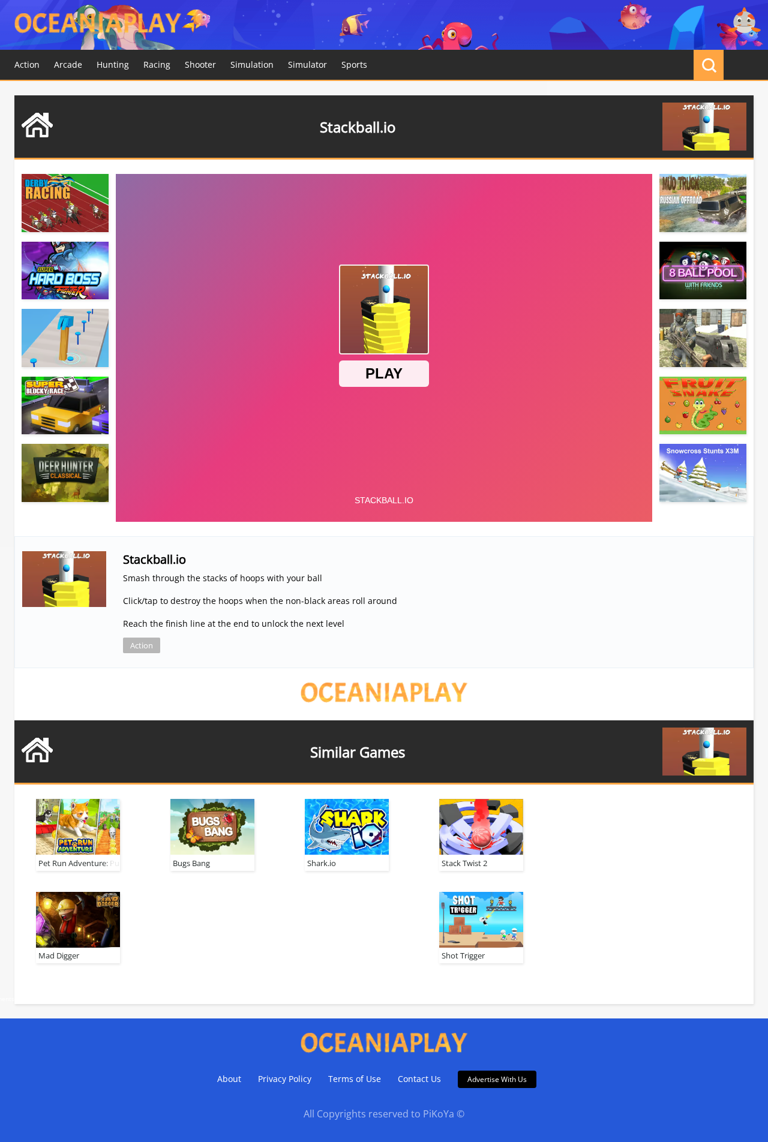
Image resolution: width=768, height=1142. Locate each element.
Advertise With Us (497, 1079)
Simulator (307, 64)
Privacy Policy (284, 1078)
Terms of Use (354, 1078)
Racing (156, 64)
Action (27, 64)
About (229, 1078)
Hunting (113, 64)
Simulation (252, 64)
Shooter (200, 64)
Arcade (68, 64)
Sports (354, 64)
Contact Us (419, 1078)
